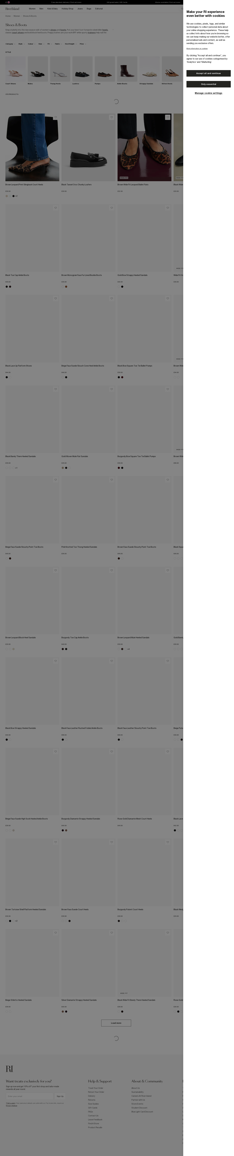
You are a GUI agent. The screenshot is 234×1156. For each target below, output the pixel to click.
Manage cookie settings (208, 93)
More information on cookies (197, 48)
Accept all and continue (208, 73)
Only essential (208, 84)
